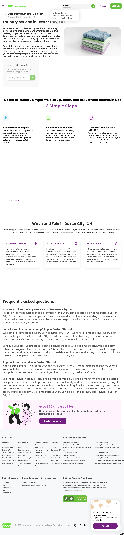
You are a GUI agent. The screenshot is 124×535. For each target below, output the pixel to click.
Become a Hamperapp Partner (34, 485)
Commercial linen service (73, 463)
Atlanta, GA (6, 458)
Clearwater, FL (23, 455)
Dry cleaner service (102, 453)
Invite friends (51, 421)
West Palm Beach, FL (25, 464)
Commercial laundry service (74, 460)
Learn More (13, 200)
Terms (67, 525)
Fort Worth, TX (56, 463)
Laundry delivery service (72, 458)
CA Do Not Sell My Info (45, 525)
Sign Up (116, 5)
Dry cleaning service (71, 453)
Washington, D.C (8, 447)
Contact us (6, 493)
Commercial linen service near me (108, 463)
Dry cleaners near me (71, 445)
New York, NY (39, 447)
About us (5, 482)
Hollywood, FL (23, 460)
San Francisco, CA (25, 458)
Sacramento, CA (41, 450)
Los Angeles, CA (8, 453)
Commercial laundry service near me (109, 460)
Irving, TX (54, 460)
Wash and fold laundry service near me (77, 448)
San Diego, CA (40, 458)
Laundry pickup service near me (107, 447)
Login (104, 6)
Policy (59, 525)
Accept (105, 525)
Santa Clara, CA (24, 453)
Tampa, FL (39, 453)
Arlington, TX (40, 460)
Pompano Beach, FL (41, 443)
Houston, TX (55, 442)
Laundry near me (101, 442)
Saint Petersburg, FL (41, 464)
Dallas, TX (54, 447)
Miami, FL (5, 442)
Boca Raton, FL (40, 455)
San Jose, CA (56, 450)
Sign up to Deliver (29, 482)
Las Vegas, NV (23, 450)
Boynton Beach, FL (58, 455)
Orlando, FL (6, 450)
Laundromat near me (71, 442)
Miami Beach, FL (24, 442)
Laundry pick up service (104, 458)
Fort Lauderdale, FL (9, 460)
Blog (3, 490)
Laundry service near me (104, 445)
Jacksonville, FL (8, 455)
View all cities (7, 488)
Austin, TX (55, 453)
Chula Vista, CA (8, 463)
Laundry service (69, 455)
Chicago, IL (22, 447)
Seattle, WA (55, 458)
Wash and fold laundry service (107, 455)
